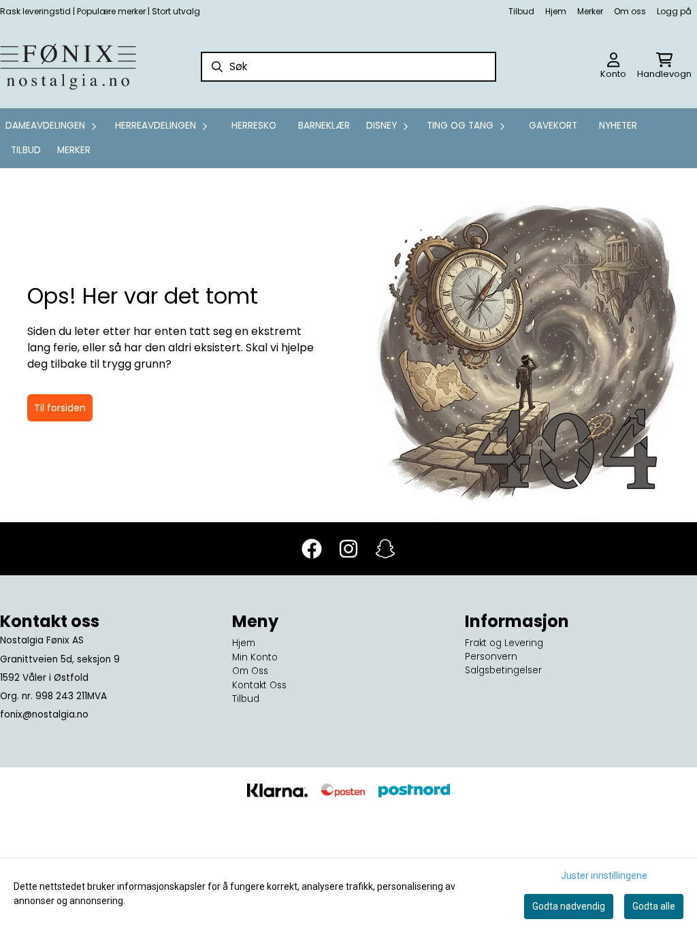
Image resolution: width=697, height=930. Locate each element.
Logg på (674, 11)
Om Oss (250, 670)
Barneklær (324, 125)
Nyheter (618, 125)
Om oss (630, 11)
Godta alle (653, 906)
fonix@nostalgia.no (44, 714)
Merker (590, 11)
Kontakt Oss (259, 685)
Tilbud (521, 11)
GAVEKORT (553, 125)
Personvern (491, 656)
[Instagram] (348, 548)
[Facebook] (311, 548)
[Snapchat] (385, 548)
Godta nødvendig (568, 906)
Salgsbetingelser (503, 670)
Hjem (555, 11)
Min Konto (255, 657)
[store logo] (68, 67)
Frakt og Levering (504, 643)
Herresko (253, 125)
